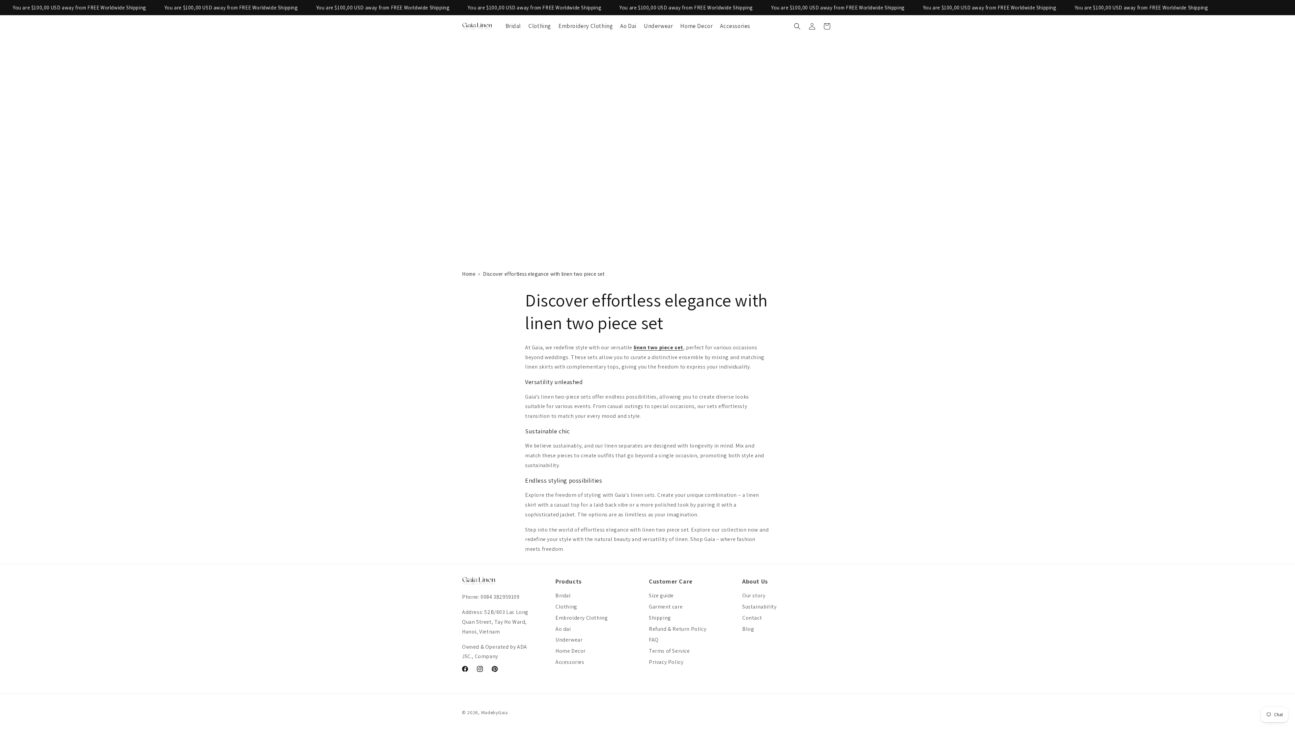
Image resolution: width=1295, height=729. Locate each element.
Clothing (566, 606)
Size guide (661, 595)
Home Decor (570, 650)
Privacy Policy (666, 662)
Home (469, 274)
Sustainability (759, 606)
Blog (748, 628)
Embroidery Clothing (581, 617)
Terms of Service (669, 650)
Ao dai (563, 628)
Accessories (569, 662)
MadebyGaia (494, 712)
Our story (753, 595)
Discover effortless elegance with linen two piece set (544, 274)
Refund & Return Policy (677, 628)
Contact (752, 617)
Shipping (660, 617)
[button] (797, 26)
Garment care (666, 606)
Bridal (563, 595)
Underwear (568, 639)
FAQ (654, 639)
